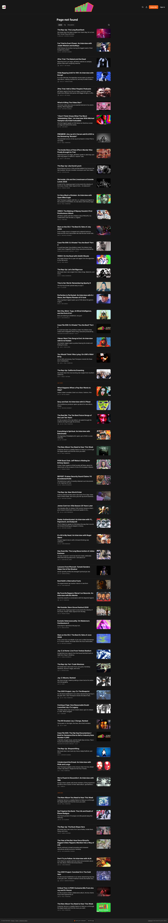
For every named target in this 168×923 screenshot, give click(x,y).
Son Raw (63, 713)
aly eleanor (65, 819)
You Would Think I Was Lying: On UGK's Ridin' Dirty (75, 355)
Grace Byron (65, 627)
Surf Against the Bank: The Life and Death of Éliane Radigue (75, 812)
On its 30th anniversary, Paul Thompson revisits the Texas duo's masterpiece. (74, 360)
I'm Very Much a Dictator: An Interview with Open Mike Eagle (74, 196)
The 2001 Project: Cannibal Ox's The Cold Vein (74, 873)
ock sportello (66, 317)
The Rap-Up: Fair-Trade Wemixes (70, 664)
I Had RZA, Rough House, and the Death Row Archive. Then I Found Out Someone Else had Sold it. (75, 741)
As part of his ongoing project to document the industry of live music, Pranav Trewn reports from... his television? (75, 185)
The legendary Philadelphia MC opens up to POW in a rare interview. (74, 437)
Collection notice (23, 920)
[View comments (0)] (71, 38)
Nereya (63, 786)
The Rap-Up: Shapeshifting (68, 749)
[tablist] (66, 25)
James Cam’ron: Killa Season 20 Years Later (75, 506)
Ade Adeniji (65, 303)
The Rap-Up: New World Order (69, 492)
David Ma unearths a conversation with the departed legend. (75, 598)
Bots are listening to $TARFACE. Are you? (69, 316)
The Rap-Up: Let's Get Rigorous (70, 270)
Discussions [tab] (71, 25)
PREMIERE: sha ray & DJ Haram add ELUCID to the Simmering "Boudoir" (75, 135)
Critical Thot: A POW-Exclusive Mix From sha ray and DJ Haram (75, 889)
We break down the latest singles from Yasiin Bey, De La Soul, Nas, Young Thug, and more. (75, 33)
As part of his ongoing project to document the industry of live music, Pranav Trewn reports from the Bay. (75, 610)
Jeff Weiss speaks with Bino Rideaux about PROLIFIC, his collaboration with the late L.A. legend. (74, 216)
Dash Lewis (67, 347)
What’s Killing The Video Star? (69, 103)
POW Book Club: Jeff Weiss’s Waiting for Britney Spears (73, 462)
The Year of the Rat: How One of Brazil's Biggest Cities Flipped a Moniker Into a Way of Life (75, 842)
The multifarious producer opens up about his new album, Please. (74, 405)
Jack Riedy (65, 126)
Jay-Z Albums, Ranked (66, 678)
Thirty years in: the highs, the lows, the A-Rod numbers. (74, 723)
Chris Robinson (66, 543)
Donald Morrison (66, 275)
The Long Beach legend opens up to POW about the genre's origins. (75, 300)
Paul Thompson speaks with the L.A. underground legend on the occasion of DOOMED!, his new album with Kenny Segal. (75, 201)
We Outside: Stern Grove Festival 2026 (73, 607)
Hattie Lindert (66, 394)
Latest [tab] (60, 25)
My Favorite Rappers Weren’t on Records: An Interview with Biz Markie (75, 594)
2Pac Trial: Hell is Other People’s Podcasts (74, 89)
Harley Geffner (65, 376)
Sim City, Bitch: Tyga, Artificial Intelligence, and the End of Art (74, 312)
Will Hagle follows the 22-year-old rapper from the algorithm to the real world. (75, 259)
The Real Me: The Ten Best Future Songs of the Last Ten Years (74, 416)
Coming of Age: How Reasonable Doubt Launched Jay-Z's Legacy (73, 706)
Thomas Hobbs (69, 81)
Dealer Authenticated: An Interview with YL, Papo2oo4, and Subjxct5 (74, 520)
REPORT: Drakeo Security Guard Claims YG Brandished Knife (74, 477)
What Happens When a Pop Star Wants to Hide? (74, 389)
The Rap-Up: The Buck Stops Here (71, 827)
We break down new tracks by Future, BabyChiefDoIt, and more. (74, 752)
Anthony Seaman (69, 36)
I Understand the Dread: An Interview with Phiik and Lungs (74, 763)
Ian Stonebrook (68, 512)
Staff (63, 684)
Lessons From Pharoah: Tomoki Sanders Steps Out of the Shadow (73, 568)
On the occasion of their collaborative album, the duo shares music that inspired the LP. (75, 893)
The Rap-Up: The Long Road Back (70, 30)
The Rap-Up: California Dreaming (70, 370)
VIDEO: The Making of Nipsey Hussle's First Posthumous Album (74, 212)
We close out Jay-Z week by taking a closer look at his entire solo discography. (75, 681)
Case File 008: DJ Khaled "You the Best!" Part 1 (75, 326)
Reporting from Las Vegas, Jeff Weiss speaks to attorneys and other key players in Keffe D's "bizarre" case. (75, 155)
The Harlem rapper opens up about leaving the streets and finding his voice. (75, 344)
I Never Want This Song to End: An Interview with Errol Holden (75, 339)
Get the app (91, 920)
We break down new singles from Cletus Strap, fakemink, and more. (75, 273)
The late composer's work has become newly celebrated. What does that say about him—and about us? (74, 556)
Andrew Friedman (69, 880)
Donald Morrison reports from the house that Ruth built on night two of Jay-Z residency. (75, 654)
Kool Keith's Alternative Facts (69, 581)
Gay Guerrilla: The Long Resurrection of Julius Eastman (75, 552)
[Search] (142, 7)
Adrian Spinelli (66, 573)
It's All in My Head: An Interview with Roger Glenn (74, 536)
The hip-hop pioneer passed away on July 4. (70, 285)
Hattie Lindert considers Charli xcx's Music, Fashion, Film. (74, 392)
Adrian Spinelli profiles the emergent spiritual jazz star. (73, 571)
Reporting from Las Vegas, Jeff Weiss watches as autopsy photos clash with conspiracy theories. (74, 62)
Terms (16, 920)
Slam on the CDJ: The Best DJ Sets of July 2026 (74, 228)
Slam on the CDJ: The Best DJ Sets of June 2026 (74, 636)
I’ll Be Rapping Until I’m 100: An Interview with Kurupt (75, 74)
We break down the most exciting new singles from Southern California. (75, 373)
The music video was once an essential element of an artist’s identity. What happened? (75, 106)
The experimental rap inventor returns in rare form (72, 583)
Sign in (162, 7)
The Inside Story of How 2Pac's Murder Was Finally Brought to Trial (74, 151)
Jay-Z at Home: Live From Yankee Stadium (74, 651)
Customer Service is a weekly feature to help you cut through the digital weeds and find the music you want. (75, 450)
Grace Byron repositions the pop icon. (68, 625)
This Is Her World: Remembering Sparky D (74, 283)
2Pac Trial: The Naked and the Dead (71, 59)
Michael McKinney (67, 235)
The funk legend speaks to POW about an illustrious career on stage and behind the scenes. (75, 124)
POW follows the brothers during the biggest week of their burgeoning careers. (75, 49)
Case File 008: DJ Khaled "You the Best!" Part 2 (75, 244)
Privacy (13, 920)
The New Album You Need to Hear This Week (75, 447)
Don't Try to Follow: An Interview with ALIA (74, 859)
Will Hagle (65, 262)
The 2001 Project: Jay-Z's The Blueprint (73, 691)
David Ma (66, 600)
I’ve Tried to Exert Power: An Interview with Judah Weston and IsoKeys (74, 44)
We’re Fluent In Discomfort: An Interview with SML (75, 779)
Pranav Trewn (66, 188)
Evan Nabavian (66, 585)
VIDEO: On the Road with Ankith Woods (73, 256)
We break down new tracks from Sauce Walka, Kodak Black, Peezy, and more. (75, 830)
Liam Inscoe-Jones (67, 559)
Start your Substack (81, 920)
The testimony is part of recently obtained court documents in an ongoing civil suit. (75, 482)
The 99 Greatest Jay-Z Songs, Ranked (72, 721)
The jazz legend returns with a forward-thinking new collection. (73, 541)
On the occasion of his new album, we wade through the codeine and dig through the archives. (74, 421)
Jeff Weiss (67, 65)
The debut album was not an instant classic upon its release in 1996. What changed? (75, 710)
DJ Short (64, 287)
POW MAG (64, 219)
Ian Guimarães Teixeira (68, 851)
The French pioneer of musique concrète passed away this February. (74, 816)
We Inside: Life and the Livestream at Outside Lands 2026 (75, 180)
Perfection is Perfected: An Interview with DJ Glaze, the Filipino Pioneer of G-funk (75, 296)
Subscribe (153, 7)
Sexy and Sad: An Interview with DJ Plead (73, 402)
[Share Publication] (146, 7)
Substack (150, 920)
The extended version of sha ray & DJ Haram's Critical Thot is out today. (75, 139)
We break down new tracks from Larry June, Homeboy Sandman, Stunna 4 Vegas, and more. (73, 667)
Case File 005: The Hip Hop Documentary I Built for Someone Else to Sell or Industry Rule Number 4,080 (75, 735)
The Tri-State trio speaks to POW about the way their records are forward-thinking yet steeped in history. (75, 525)
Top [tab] (65, 25)
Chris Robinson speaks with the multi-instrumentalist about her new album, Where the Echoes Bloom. (75, 862)
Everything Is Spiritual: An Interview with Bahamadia (73, 432)
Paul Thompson (66, 142)
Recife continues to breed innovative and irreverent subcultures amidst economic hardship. (72, 848)
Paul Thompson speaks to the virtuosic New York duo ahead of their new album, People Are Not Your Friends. (75, 767)
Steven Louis (65, 172)
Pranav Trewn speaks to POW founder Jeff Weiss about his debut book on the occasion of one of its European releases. (75, 466)
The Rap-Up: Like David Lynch (69, 166)
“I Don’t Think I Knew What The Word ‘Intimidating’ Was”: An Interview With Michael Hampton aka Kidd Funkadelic (75, 118)
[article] (84, 34)
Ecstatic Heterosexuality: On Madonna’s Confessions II (73, 622)
